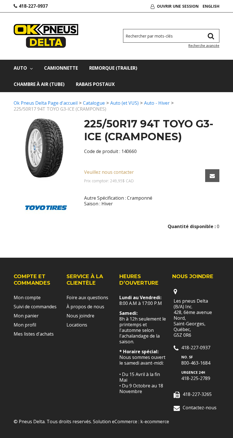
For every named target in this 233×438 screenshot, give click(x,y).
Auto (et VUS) (124, 103)
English (211, 6)
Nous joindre (80, 316)
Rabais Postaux (95, 84)
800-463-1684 (195, 363)
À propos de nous (85, 306)
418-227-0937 (33, 6)
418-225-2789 (195, 378)
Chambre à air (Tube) (39, 84)
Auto (20, 68)
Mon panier (26, 316)
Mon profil (25, 325)
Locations (76, 325)
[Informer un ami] (212, 175)
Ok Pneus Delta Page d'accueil (46, 103)
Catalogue (94, 103)
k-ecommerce (154, 421)
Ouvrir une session (178, 6)
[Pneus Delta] (46, 36)
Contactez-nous (200, 407)
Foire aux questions (87, 297)
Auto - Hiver (157, 103)
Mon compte (27, 297)
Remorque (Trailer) (113, 68)
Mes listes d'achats (34, 334)
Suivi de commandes (35, 306)
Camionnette (61, 68)
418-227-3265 (197, 394)
